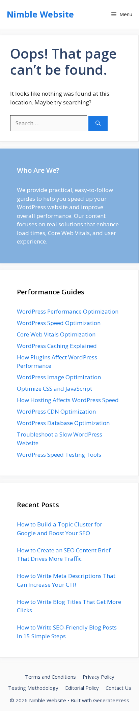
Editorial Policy (82, 687)
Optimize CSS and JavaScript (54, 388)
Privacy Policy (98, 676)
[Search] (98, 123)
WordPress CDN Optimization (56, 411)
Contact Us (118, 687)
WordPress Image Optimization (59, 377)
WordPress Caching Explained (57, 346)
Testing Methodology (33, 687)
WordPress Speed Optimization (59, 323)
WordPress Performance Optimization (67, 311)
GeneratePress (111, 700)
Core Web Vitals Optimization (56, 334)
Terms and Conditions (50, 676)
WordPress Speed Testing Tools (59, 454)
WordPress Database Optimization (63, 423)
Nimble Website (40, 14)
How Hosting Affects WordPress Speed (68, 400)
